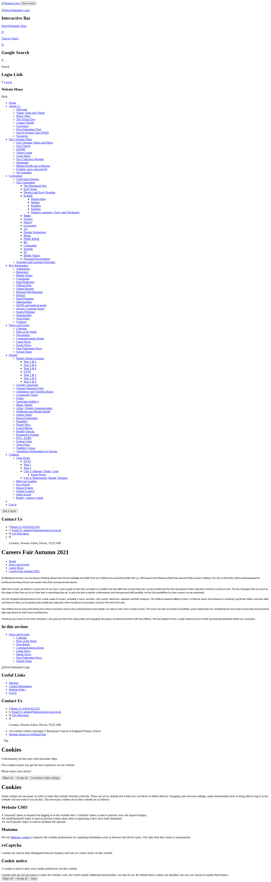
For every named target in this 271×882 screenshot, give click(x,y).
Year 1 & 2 (30, 361)
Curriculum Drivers (27, 179)
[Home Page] (10, 3)
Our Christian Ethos (20, 139)
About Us (14, 106)
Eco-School (23, 484)
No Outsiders (24, 172)
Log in (8, 82)
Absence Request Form (30, 388)
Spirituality (22, 162)
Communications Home (30, 338)
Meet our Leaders (26, 481)
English (28, 195)
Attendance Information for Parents (36, 451)
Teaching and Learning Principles (35, 262)
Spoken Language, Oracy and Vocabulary (55, 212)
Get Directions (20, 533)
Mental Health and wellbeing (33, 165)
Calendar (21, 328)
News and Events (19, 325)
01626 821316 (31, 526)
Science (28, 219)
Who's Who (23, 116)
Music (27, 235)
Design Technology (35, 232)
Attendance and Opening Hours (34, 391)
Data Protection (25, 282)
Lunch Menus (24, 428)
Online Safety (24, 414)
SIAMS (20, 149)
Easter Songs (38, 474)
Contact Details (25, 122)
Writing (35, 202)
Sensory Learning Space (30, 308)
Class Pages (23, 458)
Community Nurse (27, 394)
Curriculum (15, 175)
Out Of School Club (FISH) (32, 132)
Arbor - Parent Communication (34, 408)
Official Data (23, 285)
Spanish (28, 248)
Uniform (21, 321)
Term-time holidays (27, 401)
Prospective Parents (27, 434)
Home (12, 102)
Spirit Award (23, 494)
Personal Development (37, 258)
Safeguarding (24, 302)
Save (34, 878)
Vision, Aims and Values (30, 112)
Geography (30, 225)
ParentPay (22, 421)
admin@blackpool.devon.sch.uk (42, 530)
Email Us (17, 530)
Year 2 (27, 467)
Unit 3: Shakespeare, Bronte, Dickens (45, 477)
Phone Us (16, 526)
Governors (22, 126)
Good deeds (23, 155)
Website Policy (17, 689)
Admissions (23, 268)
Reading (36, 205)
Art (25, 229)
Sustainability (24, 315)
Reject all (8, 778)
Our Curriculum (25, 182)
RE (25, 242)
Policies (20, 295)
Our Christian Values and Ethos (34, 142)
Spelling (36, 209)
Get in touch (28, 3)
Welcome (21, 109)
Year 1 (27, 464)
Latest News (23, 341)
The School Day (25, 119)
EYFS (27, 371)
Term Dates (23, 318)
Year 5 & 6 (30, 368)
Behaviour (22, 272)
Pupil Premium (25, 298)
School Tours (24, 351)
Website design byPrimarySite (27, 734)
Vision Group (24, 152)
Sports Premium (25, 311)
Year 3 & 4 (30, 365)
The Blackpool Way (35, 185)
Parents (13, 355)
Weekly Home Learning (30, 358)
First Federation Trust (28, 129)
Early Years (30, 189)
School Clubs (24, 441)
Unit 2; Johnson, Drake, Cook (41, 471)
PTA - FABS (23, 438)
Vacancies (22, 136)
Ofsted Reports (25, 288)
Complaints (22, 278)
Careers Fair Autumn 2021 (24, 571)
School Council (25, 491)
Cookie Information (20, 686)
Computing (30, 245)
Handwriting (38, 199)
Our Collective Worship (30, 159)
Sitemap (13, 683)
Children (14, 454)
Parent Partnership (26, 418)
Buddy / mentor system (29, 497)
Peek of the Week (26, 331)
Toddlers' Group (25, 448)
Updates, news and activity (32, 169)
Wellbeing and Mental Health (33, 411)
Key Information (18, 265)
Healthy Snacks (25, 431)
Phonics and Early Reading (39, 192)
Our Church (23, 146)
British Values (32, 255)
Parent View (23, 424)
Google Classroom (27, 385)
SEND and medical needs (31, 305)
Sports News (23, 345)
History (28, 222)
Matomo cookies (20, 837)
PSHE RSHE (31, 238)
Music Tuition (24, 404)
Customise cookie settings (45, 778)
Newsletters (23, 335)
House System (24, 487)
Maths (27, 215)
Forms (20, 398)
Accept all (22, 778)
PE (25, 252)
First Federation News (29, 348)
